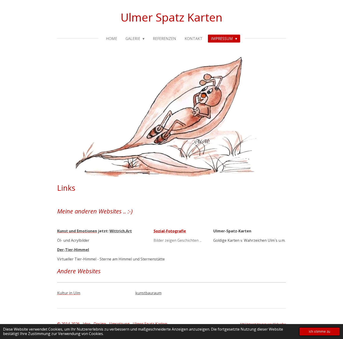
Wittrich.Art (120, 231)
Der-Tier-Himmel (73, 249)
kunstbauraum (148, 293)
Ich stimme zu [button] (319, 331)
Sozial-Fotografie (170, 231)
